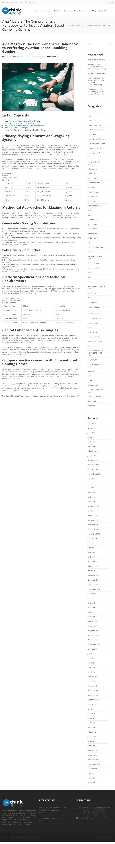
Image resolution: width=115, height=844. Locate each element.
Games (90, 272)
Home (37, 11)
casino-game (92, 224)
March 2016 (92, 672)
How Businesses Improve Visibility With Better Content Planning (97, 66)
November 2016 (94, 635)
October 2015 (93, 695)
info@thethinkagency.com (89, 818)
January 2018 (92, 571)
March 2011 (92, 778)
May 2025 (91, 492)
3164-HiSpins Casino (95, 125)
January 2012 (92, 755)
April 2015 (91, 723)
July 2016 (91, 654)
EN (89, 243)
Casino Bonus (93, 219)
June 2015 (91, 713)
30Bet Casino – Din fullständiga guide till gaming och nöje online (96, 91)
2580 (89, 116)
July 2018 (91, 543)
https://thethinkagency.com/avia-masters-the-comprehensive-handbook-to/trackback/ (46, 396)
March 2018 (92, 561)
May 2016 (91, 663)
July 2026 (91, 428)
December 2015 (93, 686)
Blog (94, 11)
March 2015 (92, 727)
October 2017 (93, 584)
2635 (89, 121)
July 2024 (91, 511)
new (89, 328)
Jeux (89, 298)
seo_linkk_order (93, 360)
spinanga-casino (94, 385)
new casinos (92, 332)
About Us (46, 11)
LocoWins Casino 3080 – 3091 (96, 308)
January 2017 (92, 626)
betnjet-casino (93, 201)
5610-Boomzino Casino (96, 144)
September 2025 (94, 474)
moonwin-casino (94, 323)
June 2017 (91, 603)
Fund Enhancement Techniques (16, 128)
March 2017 (92, 617)
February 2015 (93, 732)
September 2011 (94, 764)
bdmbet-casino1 (94, 183)
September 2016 (94, 644)
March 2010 (92, 783)
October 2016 (93, 640)
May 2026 (91, 437)
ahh (89, 157)
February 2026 (93, 451)
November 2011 (94, 760)
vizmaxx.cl (91, 406)
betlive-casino (93, 196)
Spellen (90, 376)
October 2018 (93, 529)
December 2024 (93, 506)
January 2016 (92, 681)
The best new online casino (95, 391)
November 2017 (94, 580)
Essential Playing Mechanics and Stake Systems (22, 121)
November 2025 (94, 465)
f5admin (8, 56)
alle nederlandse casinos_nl (94, 163)
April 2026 (91, 442)
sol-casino (91, 371)
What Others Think (81, 11)
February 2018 (93, 566)
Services (67, 11)
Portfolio (57, 11)
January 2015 (92, 736)
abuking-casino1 (94, 153)
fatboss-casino (93, 252)
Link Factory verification (96, 60)
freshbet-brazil (93, 263)
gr (88, 282)
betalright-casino (94, 192)
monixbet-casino (94, 314)
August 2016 (92, 649)
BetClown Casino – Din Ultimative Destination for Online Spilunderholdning (96, 81)
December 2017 (93, 575)
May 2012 (91, 741)
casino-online (93, 229)
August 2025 (92, 479)
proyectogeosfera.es (95, 341)
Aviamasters (16, 168)
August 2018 (92, 538)
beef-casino (92, 187)
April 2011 (91, 773)
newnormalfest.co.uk (95, 337)
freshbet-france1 (94, 268)
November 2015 (94, 690)
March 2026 (92, 446)
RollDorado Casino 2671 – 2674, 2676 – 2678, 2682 (96, 353)
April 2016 (91, 667)
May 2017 (91, 608)
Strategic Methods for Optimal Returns (19, 123)
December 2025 (93, 460)
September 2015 (94, 700)
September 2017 (94, 589)
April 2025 (91, 497)
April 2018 (91, 557)
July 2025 (91, 483)
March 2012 (92, 746)
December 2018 (93, 520)
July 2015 (91, 709)
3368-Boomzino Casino (96, 130)
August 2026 (92, 423)
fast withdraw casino (95, 247)
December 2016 (93, 631)
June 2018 (91, 548)
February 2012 (93, 750)
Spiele (90, 380)
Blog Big (80, 26)
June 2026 (91, 432)
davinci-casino (93, 238)
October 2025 (93, 469)
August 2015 (92, 704)
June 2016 (91, 658)
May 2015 (91, 718)
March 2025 (92, 502)
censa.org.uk (92, 233)
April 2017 (91, 612)
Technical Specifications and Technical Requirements (24, 125)
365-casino (92, 134)
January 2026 (92, 456)
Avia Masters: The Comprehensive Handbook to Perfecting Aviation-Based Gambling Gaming (40, 48)
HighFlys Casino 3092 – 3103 (96, 287)
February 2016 (93, 677)
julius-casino (92, 302)
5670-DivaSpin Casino (96, 148)
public (90, 346)
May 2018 (91, 552)
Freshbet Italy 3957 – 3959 (95, 257)
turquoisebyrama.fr (95, 396)
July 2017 (91, 598)
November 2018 (94, 525)
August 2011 (92, 769)
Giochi (90, 277)
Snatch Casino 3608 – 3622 (96, 365)
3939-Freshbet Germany (97, 139)
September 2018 (94, 534)
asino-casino (92, 169)
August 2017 (92, 594)
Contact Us (103, 11)
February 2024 (93, 515)
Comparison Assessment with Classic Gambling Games (25, 130)
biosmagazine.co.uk (95, 206)
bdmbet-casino (93, 178)
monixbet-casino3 (94, 318)
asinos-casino (93, 173)
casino (90, 215)
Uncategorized (39, 56)
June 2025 (91, 488)
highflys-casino (93, 293)
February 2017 (93, 621)
